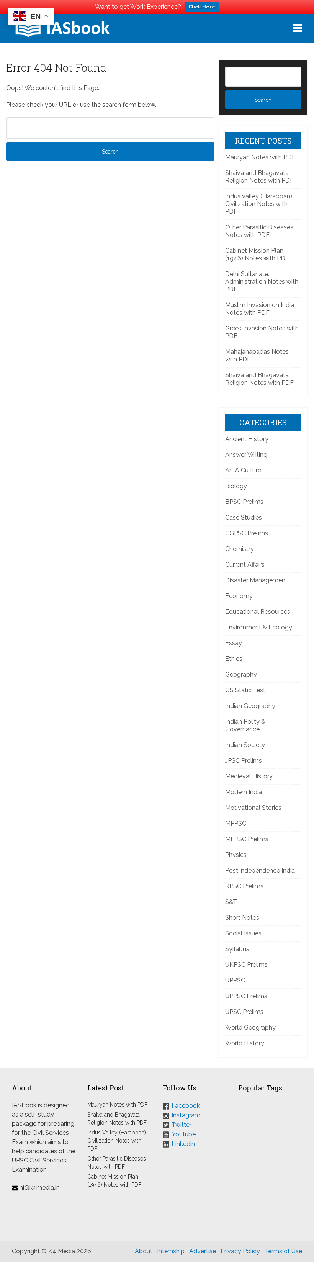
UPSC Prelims (244, 1011)
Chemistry (239, 549)
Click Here (201, 7)
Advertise (202, 1251)
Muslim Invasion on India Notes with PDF (259, 308)
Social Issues (243, 933)
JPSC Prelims (243, 760)
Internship (171, 1251)
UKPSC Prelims (246, 964)
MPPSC (235, 823)
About (143, 1251)
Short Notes (242, 917)
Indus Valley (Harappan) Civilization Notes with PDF (258, 204)
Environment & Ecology (258, 627)
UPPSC (235, 980)
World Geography (250, 1027)
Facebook (186, 1105)
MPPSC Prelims (246, 839)
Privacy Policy (240, 1251)
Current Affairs (245, 564)
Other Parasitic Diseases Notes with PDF (259, 231)
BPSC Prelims (244, 501)
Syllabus (237, 949)
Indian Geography (250, 705)
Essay (233, 643)
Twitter (181, 1124)
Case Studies (243, 517)
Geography (241, 674)
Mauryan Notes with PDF (260, 157)
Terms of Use (283, 1251)
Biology (236, 486)
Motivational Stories (253, 807)
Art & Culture (243, 470)
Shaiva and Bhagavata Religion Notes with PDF (259, 176)
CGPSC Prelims (246, 533)
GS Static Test (245, 690)
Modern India (243, 792)
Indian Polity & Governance (245, 725)
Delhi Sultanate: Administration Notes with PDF (261, 281)
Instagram (186, 1115)
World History (244, 1043)
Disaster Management (256, 580)
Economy (239, 596)
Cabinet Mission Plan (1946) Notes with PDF (257, 254)
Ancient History (246, 439)
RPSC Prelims (244, 886)
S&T (231, 902)
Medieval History (249, 776)
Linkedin (183, 1143)
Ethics (233, 658)
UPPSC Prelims (246, 996)
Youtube (184, 1134)
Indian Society (245, 745)
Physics (236, 854)
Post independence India (260, 870)
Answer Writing (246, 454)
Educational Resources (257, 611)
